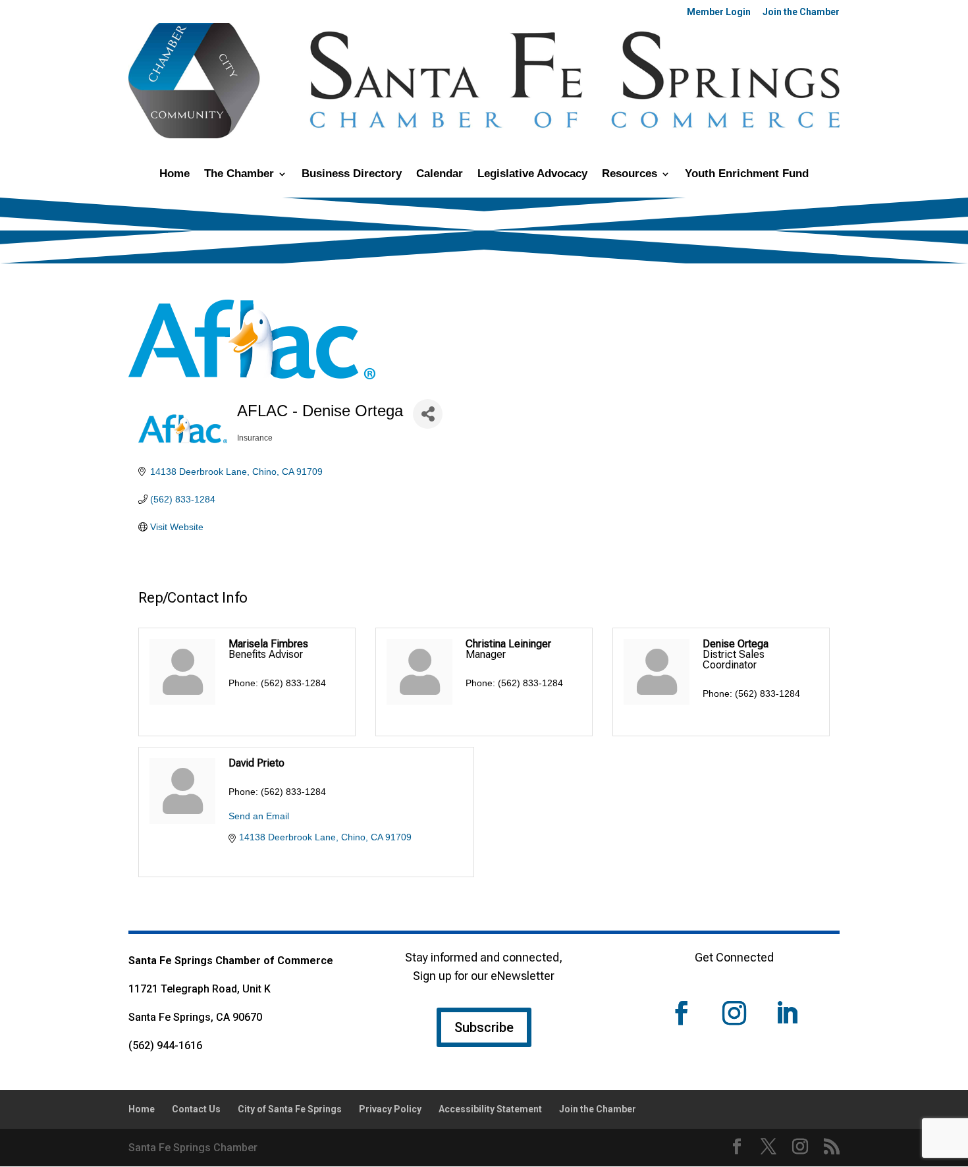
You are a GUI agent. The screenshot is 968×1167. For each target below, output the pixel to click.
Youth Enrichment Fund (747, 174)
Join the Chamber (801, 12)
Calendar (439, 174)
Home (174, 174)
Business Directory (352, 174)
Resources (629, 174)
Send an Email (259, 816)
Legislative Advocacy (532, 174)
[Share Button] (428, 414)
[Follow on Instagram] (734, 1013)
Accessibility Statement (490, 1109)
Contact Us (196, 1109)
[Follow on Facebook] (681, 1013)
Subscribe (484, 1027)
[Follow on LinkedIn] (787, 1013)
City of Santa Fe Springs (290, 1109)
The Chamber (239, 174)
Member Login (719, 12)
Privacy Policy (390, 1109)
